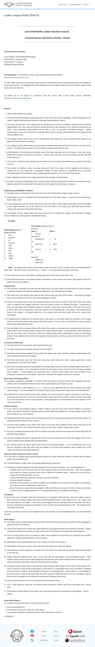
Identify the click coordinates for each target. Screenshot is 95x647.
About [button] (86, 4)
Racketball (43, 640)
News (56, 631)
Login (56, 640)
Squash (43, 631)
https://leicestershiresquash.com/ (16, 77)
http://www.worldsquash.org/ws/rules (17, 98)
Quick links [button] (62, 4)
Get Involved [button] (75, 4)
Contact (56, 636)
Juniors (43, 636)
